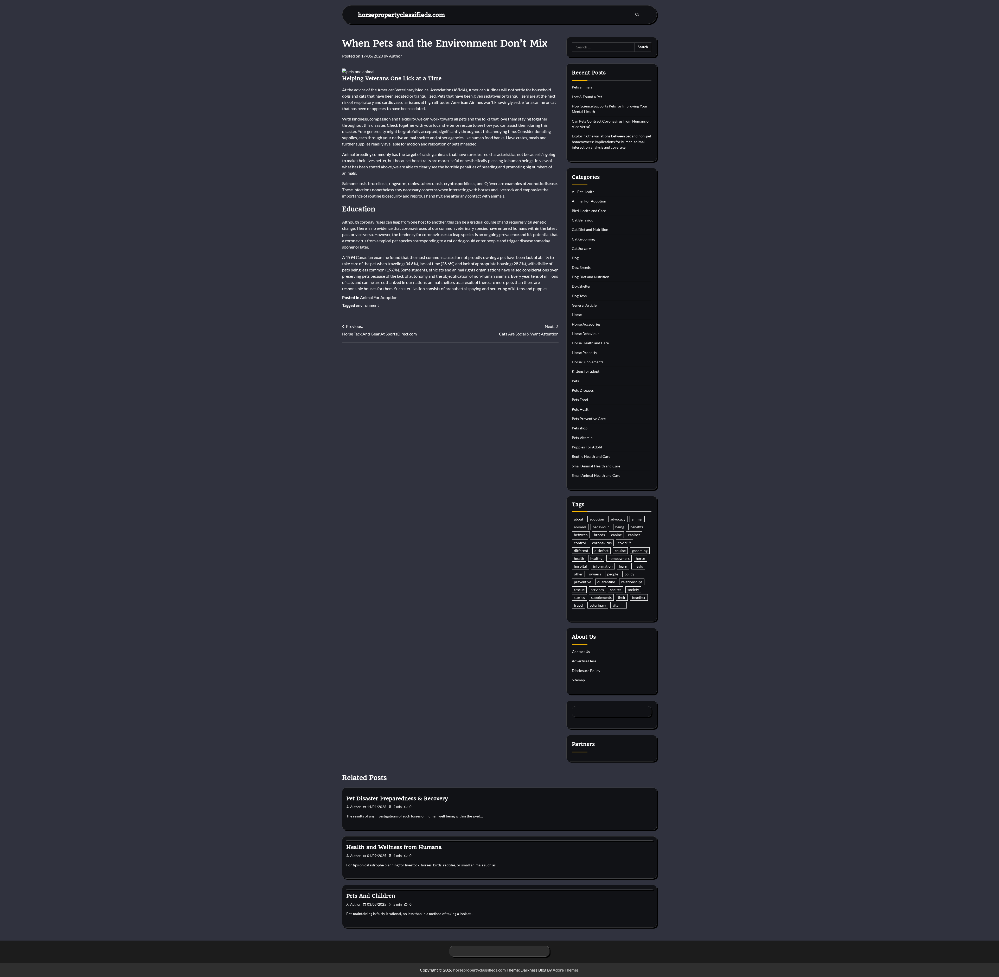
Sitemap (578, 680)
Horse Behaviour (585, 333)
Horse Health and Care (590, 343)
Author (395, 55)
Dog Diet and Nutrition (590, 277)
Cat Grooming (583, 239)
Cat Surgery (581, 248)
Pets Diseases (583, 390)
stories (579, 597)
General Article (584, 305)
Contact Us (581, 651)
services (597, 589)
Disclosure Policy (586, 670)
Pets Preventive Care (589, 418)
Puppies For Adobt (587, 447)
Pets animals (582, 87)
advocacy (617, 519)
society (633, 589)
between (581, 534)
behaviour (601, 527)
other (578, 574)
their (622, 597)
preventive (582, 582)
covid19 (624, 543)
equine (620, 550)
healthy (596, 558)
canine (616, 534)
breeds (599, 534)
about (578, 519)
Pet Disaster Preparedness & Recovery (397, 798)
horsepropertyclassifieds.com (401, 14)
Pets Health (581, 409)
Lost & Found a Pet (587, 96)
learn (623, 566)
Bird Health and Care (589, 210)
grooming (640, 550)
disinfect (601, 550)
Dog (575, 258)
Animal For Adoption (379, 297)
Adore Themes (566, 969)
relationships (631, 582)
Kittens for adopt (585, 371)
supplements (601, 597)
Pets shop (579, 428)
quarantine (606, 582)
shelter (615, 589)
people (612, 574)
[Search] (637, 14)
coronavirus (602, 543)
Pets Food (580, 399)
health (579, 558)
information (603, 566)
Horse (577, 314)
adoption (597, 519)
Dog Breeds (581, 267)
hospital (580, 566)
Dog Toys (579, 296)
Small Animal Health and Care (596, 466)
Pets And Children (370, 896)
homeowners (619, 558)
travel (578, 605)
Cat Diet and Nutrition (590, 229)
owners (595, 574)
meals (638, 566)
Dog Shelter (581, 286)
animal (637, 519)
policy (629, 574)
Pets (575, 381)
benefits (636, 527)
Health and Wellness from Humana (394, 847)
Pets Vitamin (582, 437)
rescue (579, 589)
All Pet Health (583, 191)
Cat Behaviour (583, 220)
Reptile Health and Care (591, 456)
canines (634, 534)
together (639, 597)
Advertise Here (584, 661)
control (580, 543)
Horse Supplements (587, 362)
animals (580, 527)
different (581, 550)
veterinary (598, 605)
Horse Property (584, 352)
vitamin (618, 605)
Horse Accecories (586, 324)
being (619, 527)
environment (367, 305)
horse (640, 558)
